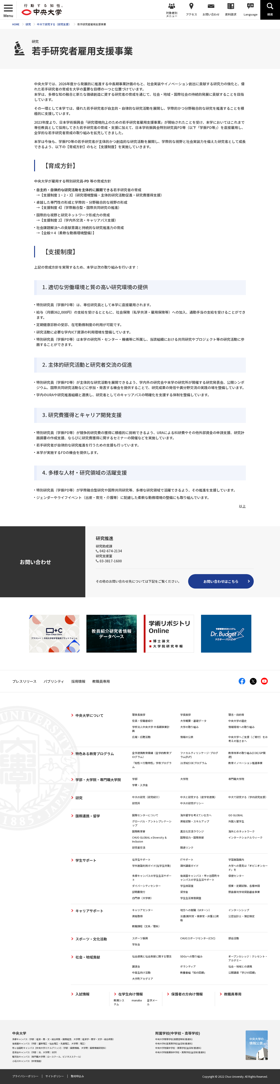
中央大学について (89, 715)
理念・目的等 (236, 714)
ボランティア (188, 966)
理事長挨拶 (138, 714)
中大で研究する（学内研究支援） (248, 797)
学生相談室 (186, 886)
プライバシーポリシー (25, 1076)
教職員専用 (233, 994)
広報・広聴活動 (141, 737)
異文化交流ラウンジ (192, 831)
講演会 (136, 966)
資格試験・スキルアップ (194, 821)
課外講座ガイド (189, 865)
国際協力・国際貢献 (192, 837)
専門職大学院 (236, 779)
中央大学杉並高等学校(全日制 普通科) (173, 1043)
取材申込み (77, 1076)
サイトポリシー (55, 1076)
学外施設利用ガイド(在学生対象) (151, 865)
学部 (134, 779)
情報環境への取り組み (241, 727)
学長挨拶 (185, 714)
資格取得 (137, 916)
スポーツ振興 (140, 938)
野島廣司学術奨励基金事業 (244, 892)
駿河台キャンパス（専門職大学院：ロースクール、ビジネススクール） (47, 1056)
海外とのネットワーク (241, 831)
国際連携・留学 (87, 815)
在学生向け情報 (130, 994)
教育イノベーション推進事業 (245, 763)
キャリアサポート (89, 910)
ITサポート (186, 859)
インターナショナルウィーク (245, 837)
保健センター (236, 875)
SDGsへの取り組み (191, 956)
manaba (137, 1000)
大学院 (184, 779)
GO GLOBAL (235, 815)
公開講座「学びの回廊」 (242, 972)
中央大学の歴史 (237, 721)
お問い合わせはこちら (220, 581)
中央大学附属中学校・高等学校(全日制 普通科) (178, 1047)
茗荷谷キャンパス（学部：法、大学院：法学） (35, 1052)
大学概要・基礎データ (193, 721)
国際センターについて (145, 815)
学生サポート (85, 860)
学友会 (136, 944)
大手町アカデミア (142, 978)
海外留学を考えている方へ (196, 815)
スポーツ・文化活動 (91, 939)
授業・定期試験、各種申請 (244, 886)
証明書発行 (138, 892)
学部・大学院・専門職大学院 (98, 779)
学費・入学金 (140, 785)
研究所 (136, 803)
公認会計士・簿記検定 (241, 916)
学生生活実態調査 (190, 898)
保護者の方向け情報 (187, 994)
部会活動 (233, 938)
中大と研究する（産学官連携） (198, 797)
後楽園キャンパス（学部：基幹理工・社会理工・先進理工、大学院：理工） (49, 1043)
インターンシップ (238, 910)
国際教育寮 (138, 831)
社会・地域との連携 (240, 966)
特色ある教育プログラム (94, 753)
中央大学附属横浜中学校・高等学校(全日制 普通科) (180, 1052)
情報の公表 (186, 737)
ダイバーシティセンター (146, 886)
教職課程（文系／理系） (146, 926)
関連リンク (186, 847)
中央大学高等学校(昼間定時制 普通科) (173, 1039)
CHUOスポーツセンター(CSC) (197, 938)
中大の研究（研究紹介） (146, 797)
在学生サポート (141, 859)
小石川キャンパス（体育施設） (27, 1061)
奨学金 (184, 892)
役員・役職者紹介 (142, 721)
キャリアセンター (142, 910)
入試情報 (82, 994)
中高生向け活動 (141, 972)
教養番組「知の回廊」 (193, 972)
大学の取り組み (189, 727)
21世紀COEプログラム (193, 763)
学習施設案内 (236, 859)
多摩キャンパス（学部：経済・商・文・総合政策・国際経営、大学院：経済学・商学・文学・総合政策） (63, 1039)
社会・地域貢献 (87, 957)
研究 (78, 797)
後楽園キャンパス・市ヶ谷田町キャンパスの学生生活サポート (200, 877)
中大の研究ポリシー (192, 803)
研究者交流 (138, 847)
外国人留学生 (236, 821)
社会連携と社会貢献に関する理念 (152, 956)
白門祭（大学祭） (142, 898)
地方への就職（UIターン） (195, 910)
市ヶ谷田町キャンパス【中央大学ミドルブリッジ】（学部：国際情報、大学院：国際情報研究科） (59, 1047)
